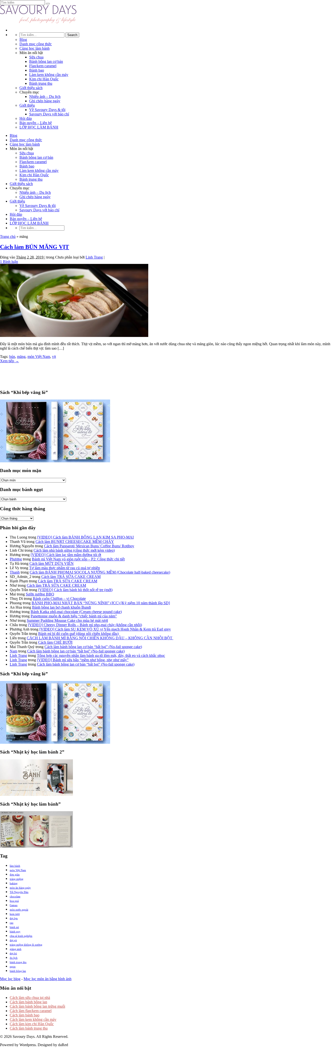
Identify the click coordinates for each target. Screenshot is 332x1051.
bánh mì (14, 927)
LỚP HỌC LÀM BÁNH (38, 127)
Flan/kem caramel (42, 66)
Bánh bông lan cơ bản (46, 61)
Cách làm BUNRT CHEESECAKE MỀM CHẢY (74, 541)
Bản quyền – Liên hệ (35, 123)
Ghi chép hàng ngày (44, 101)
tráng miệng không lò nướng (26, 944)
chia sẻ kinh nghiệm (21, 935)
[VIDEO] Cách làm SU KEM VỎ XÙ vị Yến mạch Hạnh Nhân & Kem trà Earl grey (105, 629)
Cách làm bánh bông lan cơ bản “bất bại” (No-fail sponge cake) (93, 647)
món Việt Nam (38, 356)
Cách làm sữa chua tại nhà (30, 997)
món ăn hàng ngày (20, 887)
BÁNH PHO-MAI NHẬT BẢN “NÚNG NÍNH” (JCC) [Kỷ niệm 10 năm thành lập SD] (101, 603)
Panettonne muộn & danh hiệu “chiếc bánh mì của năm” (74, 616)
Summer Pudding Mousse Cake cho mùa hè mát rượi (67, 620)
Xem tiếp (9, 361)
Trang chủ (8, 236)
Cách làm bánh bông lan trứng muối (37, 1006)
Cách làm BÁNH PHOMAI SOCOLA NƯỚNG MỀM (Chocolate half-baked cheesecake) (100, 572)
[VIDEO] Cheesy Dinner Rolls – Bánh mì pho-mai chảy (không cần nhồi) (85, 625)
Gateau (13, 905)
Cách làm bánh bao (24, 1015)
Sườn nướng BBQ (40, 594)
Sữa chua (36, 57)
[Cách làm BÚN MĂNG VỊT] (74, 336)
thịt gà (13, 940)
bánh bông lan (18, 970)
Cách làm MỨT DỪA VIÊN (51, 563)
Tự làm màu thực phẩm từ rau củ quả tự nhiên (64, 568)
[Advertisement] (166, 374)
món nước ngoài (19, 909)
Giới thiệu (27, 105)
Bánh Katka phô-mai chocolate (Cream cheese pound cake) (76, 612)
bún (12, 356)
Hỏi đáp (25, 118)
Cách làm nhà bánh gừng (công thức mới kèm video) (74, 550)
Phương (16, 559)
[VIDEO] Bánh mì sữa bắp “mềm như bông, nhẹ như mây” (83, 660)
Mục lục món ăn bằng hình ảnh (47, 979)
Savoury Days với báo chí (49, 114)
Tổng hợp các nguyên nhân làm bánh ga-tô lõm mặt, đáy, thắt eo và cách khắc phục (101, 655)
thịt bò (13, 953)
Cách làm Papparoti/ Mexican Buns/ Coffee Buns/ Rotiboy (89, 546)
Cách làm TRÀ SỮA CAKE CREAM (71, 577)
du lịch (13, 957)
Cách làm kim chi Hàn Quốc (32, 1024)
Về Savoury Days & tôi (47, 110)
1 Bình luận (9, 262)
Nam (13, 651)
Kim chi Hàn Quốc (44, 79)
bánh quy (15, 931)
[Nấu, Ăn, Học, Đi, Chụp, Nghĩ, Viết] (38, 22)
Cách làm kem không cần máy (33, 1019)
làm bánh (15, 865)
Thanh (15, 572)
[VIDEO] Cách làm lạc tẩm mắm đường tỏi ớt (66, 555)
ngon (13, 966)
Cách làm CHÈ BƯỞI (55, 642)
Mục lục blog (10, 979)
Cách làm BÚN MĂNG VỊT (34, 247)
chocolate (15, 896)
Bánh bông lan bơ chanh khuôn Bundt (61, 607)
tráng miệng (16, 878)
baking (13, 883)
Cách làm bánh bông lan (28, 1002)
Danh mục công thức (35, 44)
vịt (54, 356)
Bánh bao (36, 70)
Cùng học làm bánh (34, 48)
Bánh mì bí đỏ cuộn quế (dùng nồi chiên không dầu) (78, 634)
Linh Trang (94, 257)
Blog (23, 39)
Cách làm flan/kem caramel (31, 1011)
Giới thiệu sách (31, 88)
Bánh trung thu (40, 83)
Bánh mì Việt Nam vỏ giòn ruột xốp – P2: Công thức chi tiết (78, 559)
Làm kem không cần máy (48, 75)
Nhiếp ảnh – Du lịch (45, 96)
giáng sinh (15, 949)
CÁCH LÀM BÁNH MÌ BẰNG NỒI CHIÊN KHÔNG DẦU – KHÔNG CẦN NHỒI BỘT (100, 638)
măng (21, 356)
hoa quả (14, 900)
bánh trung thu (18, 962)
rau (11, 922)
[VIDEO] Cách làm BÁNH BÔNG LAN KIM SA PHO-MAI (85, 537)
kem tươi (15, 913)
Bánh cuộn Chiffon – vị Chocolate (59, 598)
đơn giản (15, 874)
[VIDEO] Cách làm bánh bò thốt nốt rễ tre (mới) (75, 590)
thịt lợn (14, 918)
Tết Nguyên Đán (19, 892)
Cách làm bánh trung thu (29, 1028)
